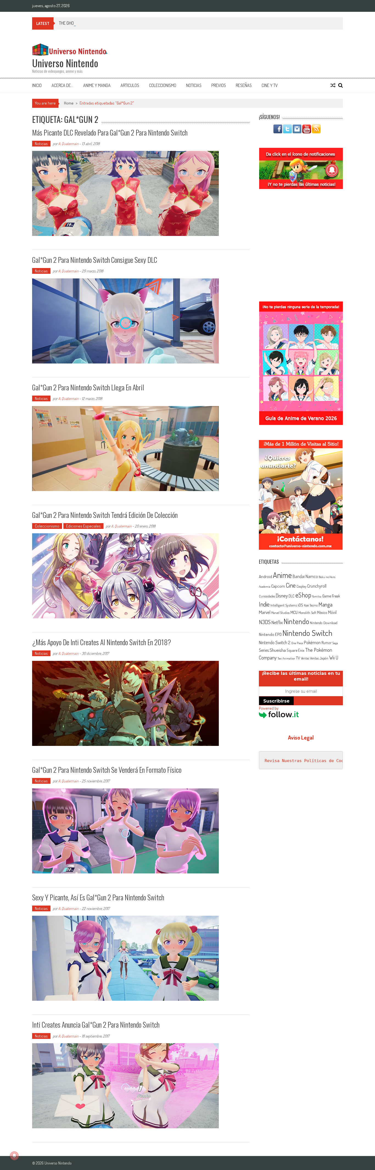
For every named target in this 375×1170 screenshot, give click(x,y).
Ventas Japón (319, 658)
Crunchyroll (316, 586)
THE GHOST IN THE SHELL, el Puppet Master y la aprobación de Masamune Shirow (126, 23)
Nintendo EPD (270, 634)
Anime (282, 575)
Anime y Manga (97, 85)
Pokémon (312, 642)
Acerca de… (62, 85)
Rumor (326, 642)
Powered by (268, 708)
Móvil (332, 612)
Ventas (305, 658)
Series (264, 650)
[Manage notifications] (14, 1155)
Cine (291, 585)
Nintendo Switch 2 (274, 642)
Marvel (264, 612)
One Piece (297, 643)
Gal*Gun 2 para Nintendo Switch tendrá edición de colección (105, 514)
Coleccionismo (162, 85)
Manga (325, 604)
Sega (335, 643)
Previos (218, 85)
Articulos (130, 85)
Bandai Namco (305, 576)
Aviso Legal (301, 737)
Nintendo (296, 621)
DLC (292, 596)
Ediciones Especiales (83, 526)
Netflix (277, 622)
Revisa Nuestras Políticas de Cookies (309, 760)
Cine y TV (270, 85)
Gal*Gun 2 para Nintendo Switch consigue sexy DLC (94, 259)
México (322, 612)
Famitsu (316, 596)
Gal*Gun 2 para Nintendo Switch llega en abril (88, 387)
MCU (294, 612)
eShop (303, 595)
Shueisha (278, 650)
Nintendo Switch (307, 633)
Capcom (278, 586)
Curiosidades (267, 596)
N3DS (265, 621)
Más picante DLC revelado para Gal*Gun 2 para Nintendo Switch (110, 132)
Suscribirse (276, 701)
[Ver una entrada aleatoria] (333, 85)
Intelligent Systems (283, 605)
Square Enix (295, 650)
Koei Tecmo (311, 605)
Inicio (37, 85)
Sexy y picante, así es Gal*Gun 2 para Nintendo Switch (98, 897)
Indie (264, 604)
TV (298, 658)
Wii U (333, 657)
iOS (300, 605)
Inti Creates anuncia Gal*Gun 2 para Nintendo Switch (95, 1024)
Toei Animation (286, 658)
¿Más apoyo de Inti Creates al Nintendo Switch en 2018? (101, 642)
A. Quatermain (68, 143)
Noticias (194, 85)
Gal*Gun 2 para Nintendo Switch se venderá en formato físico (106, 769)
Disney (282, 596)
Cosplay (301, 586)
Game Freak (331, 595)
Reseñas (244, 85)
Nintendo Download (323, 623)
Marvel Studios (280, 613)
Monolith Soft (307, 612)
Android (265, 576)
